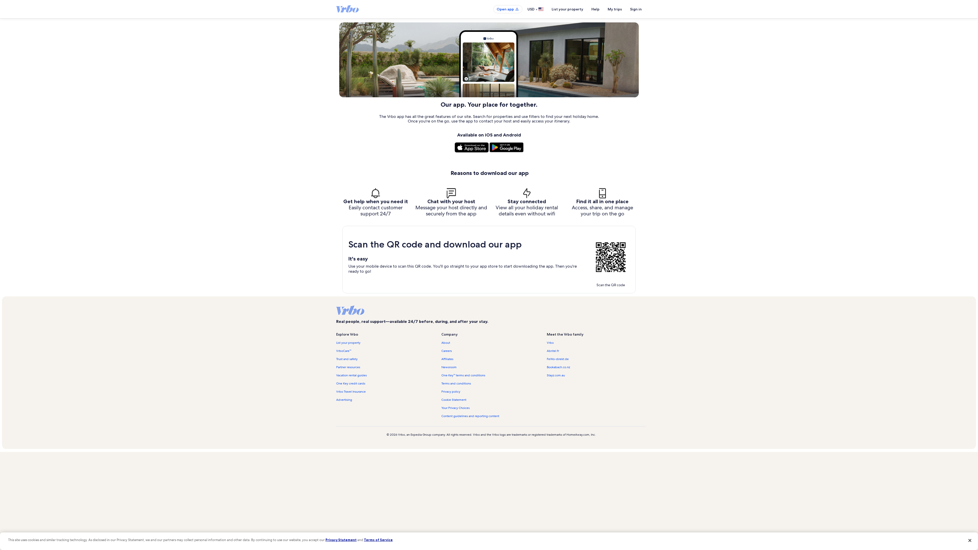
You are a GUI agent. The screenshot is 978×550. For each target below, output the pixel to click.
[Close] (969, 540)
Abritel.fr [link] (553, 351)
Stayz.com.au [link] (556, 375)
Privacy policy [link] (450, 392)
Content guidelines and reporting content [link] (470, 416)
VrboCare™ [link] (343, 351)
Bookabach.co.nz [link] (558, 367)
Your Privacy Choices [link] (455, 408)
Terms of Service (378, 540)
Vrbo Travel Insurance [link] (351, 392)
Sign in (636, 9)
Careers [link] (446, 351)
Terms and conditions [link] (456, 383)
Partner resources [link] (348, 367)
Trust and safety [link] (347, 359)
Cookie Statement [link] (453, 400)
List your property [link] (348, 343)
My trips (615, 9)
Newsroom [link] (449, 367)
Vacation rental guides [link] (351, 375)
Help (595, 9)
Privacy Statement (341, 540)
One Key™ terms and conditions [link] (463, 375)
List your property (567, 9)
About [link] (445, 343)
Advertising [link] (344, 400)
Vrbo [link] (550, 343)
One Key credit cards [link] (350, 383)
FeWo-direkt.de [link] (558, 359)
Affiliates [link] (447, 359)
